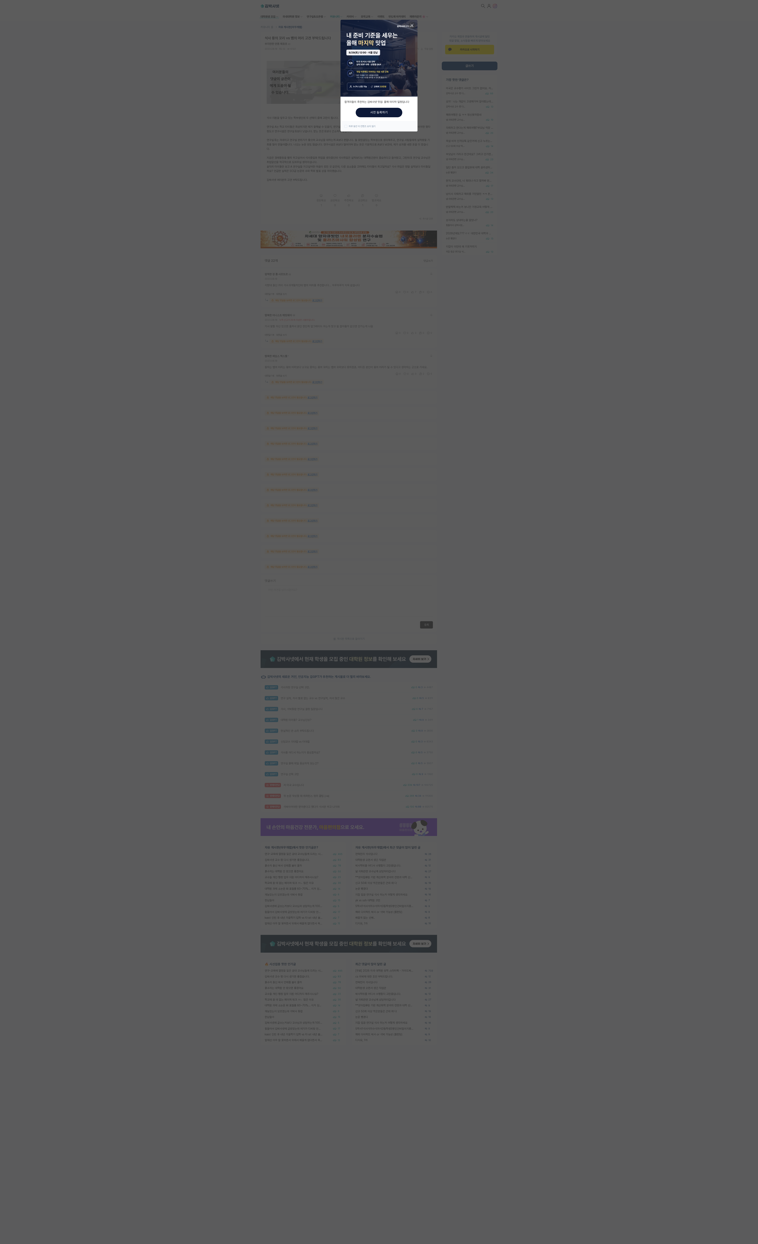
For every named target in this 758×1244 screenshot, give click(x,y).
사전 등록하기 (379, 112)
